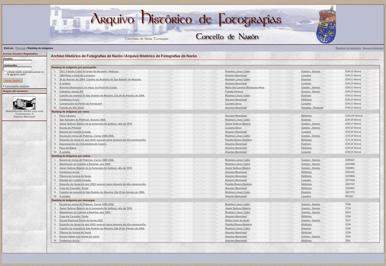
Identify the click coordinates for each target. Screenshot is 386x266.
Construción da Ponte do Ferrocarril (80, 103)
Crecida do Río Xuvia (71, 107)
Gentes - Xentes (310, 71)
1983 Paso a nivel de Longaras (77, 75)
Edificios (306, 99)
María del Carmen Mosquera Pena (244, 87)
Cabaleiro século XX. (71, 91)
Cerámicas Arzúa (69, 99)
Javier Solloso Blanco (238, 123)
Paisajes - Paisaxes (312, 107)
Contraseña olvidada (17, 86)
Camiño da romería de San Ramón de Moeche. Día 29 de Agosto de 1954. (102, 95)
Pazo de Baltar (67, 148)
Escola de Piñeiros (70, 127)
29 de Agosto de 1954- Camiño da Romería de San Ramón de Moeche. (100, 79)
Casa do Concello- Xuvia (73, 188)
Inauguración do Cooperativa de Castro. (83, 144)
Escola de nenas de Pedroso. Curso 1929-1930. (86, 135)
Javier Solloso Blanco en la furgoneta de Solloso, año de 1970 (95, 123)
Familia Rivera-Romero (238, 139)
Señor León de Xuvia (237, 220)
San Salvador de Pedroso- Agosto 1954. (82, 119)
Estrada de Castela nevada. (75, 131)
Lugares (306, 75)
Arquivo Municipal (236, 75)
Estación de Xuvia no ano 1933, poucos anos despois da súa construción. (102, 139)
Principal (20, 48)
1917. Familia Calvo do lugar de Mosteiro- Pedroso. (89, 71)
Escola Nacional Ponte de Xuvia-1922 (81, 220)
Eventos (306, 79)
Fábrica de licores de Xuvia (75, 176)
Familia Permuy (234, 91)
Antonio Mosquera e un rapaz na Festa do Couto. (88, 87)
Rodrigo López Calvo (237, 71)
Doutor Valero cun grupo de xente (79, 236)
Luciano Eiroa (233, 103)
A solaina (64, 83)
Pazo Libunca (67, 115)
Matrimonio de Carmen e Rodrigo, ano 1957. (85, 164)
